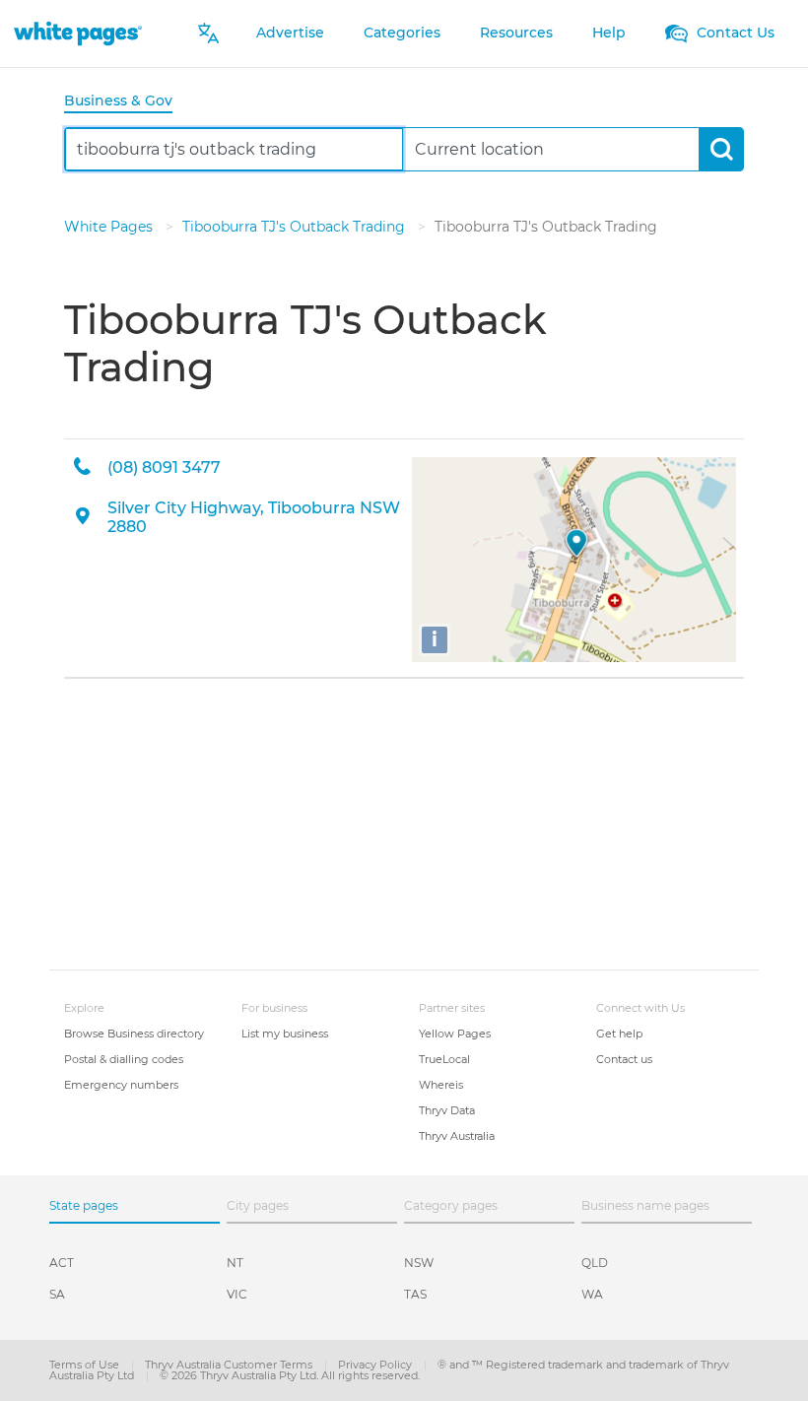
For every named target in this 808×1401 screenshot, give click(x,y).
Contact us (624, 1059)
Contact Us (733, 32)
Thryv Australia (457, 1136)
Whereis (441, 1085)
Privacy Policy (376, 1364)
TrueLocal (444, 1059)
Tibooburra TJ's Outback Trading (295, 226)
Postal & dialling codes (123, 1059)
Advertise (290, 32)
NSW (419, 1262)
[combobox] (234, 149)
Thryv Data (447, 1110)
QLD (594, 1262)
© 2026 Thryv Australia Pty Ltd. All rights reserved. (290, 1375)
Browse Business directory (134, 1033)
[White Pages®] (78, 33)
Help (609, 32)
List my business (284, 1033)
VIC (237, 1294)
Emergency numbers (121, 1085)
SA (57, 1294)
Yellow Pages (455, 1033)
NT (235, 1262)
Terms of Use (85, 1364)
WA (592, 1294)
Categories (402, 32)
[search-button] (721, 149)
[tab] (126, 102)
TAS (415, 1294)
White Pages (110, 226)
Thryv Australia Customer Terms (230, 1364)
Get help (619, 1033)
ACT (61, 1262)
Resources (516, 32)
